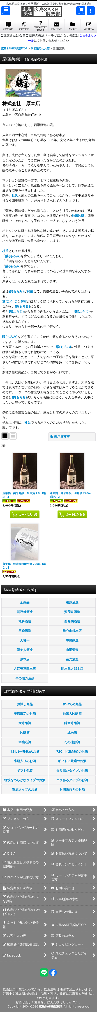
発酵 (30, 291)
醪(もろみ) (13, 256)
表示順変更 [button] (62, 436)
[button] (5, 10)
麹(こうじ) (10, 301)
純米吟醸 (78, 215)
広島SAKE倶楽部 (50, 1006)
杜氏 (15, 195)
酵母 (24, 301)
